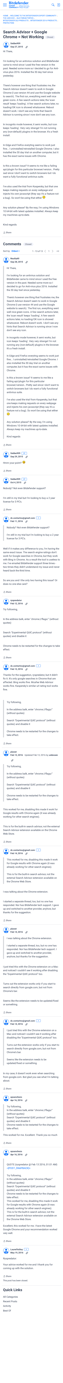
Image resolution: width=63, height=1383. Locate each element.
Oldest (14, 251)
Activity (7, 1306)
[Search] (53, 5)
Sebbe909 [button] (15, 43)
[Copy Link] (26, 46)
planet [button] (13, 752)
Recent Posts (10, 1301)
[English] (19, 5)
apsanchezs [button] (16, 1097)
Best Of (7, 1310)
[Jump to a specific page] (57, 251)
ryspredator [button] (16, 600)
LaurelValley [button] (16, 1249)
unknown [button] (53, 755)
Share (7, 232)
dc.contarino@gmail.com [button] (22, 518)
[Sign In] (58, 5)
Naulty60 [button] (14, 258)
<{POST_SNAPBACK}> (18, 1168)
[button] (6, 45)
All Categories (10, 1296)
